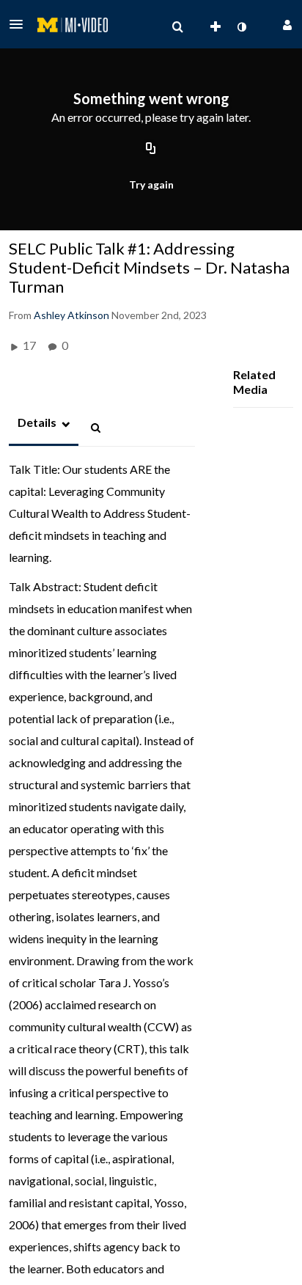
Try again (151, 184)
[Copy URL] (151, 149)
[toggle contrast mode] (241, 27)
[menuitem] (177, 27)
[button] (20, 24)
